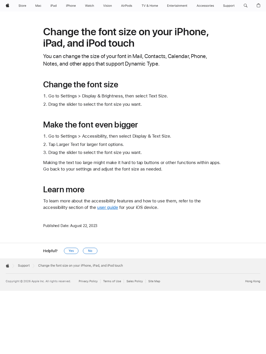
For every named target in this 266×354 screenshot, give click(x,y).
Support (24, 265)
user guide (107, 207)
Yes (71, 251)
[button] (246, 5)
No (90, 251)
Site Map (154, 281)
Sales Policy (135, 281)
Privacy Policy (88, 281)
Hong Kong (252, 281)
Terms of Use (112, 281)
